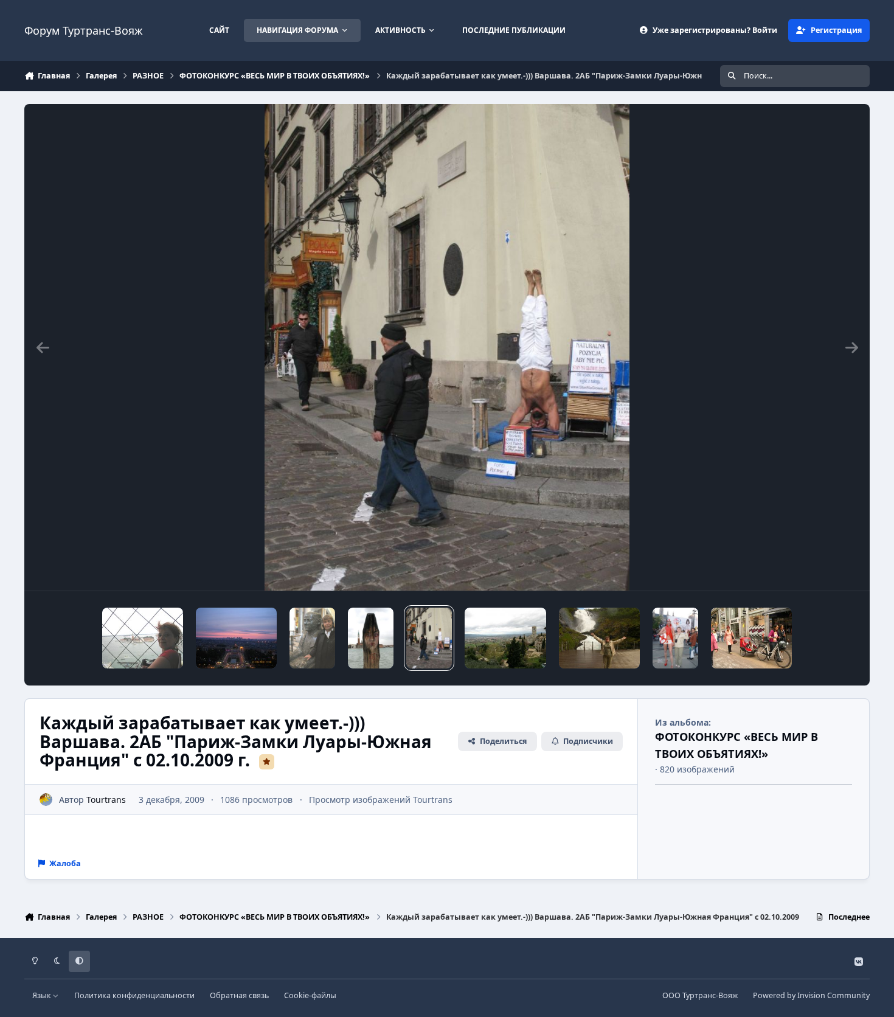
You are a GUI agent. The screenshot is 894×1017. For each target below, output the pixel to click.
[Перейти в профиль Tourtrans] (46, 799)
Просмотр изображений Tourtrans (380, 799)
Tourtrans (106, 799)
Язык (42, 995)
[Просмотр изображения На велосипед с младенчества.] (751, 638)
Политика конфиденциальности (134, 995)
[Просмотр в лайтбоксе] (447, 347)
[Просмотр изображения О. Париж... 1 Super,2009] (236, 638)
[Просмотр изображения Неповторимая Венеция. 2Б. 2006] (142, 638)
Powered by (811, 995)
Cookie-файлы (310, 995)
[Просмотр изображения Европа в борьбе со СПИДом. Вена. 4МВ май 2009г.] (675, 638)
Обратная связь (239, 995)
